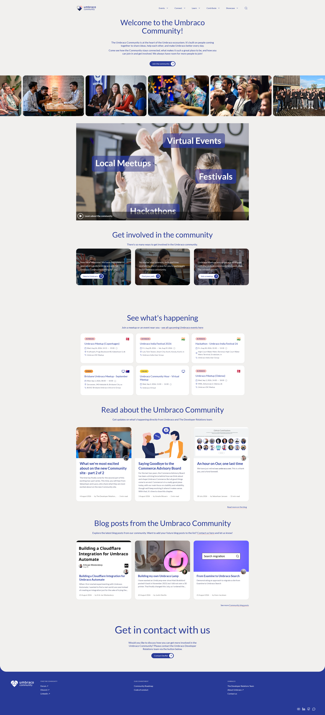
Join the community (160, 63)
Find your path (148, 276)
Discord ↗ (44, 690)
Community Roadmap (143, 686)
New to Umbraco (90, 276)
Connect (178, 8)
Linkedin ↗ (45, 693)
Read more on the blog (237, 507)
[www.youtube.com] (298, 710)
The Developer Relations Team (241, 686)
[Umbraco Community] (86, 8)
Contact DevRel (161, 655)
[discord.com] (313, 710)
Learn (194, 8)
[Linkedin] (303, 710)
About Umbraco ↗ (236, 690)
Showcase (230, 8)
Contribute (211, 8)
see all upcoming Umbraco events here (182, 327)
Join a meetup (207, 276)
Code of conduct (141, 690)
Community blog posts (239, 605)
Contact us (232, 693)
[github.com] (308, 710)
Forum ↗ (44, 686)
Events (162, 8)
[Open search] (246, 8)
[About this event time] (116, 348)
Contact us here (205, 532)
